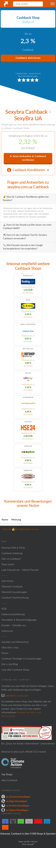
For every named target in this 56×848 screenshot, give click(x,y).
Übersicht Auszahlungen (14, 592)
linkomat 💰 (8, 529)
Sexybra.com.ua (30, 529)
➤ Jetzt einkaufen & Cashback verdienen (28, 158)
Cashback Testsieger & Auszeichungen (21, 659)
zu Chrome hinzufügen (18, 797)
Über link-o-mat (9, 647)
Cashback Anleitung (11, 553)
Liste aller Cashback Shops (15, 670)
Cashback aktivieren (28, 58)
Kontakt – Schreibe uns (13, 625)
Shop (18, 529)
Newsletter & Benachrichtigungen (19, 620)
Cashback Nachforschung (14, 598)
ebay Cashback (9, 780)
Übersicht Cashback (11, 586)
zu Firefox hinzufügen (17, 806)
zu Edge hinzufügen (16, 801)
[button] (5, 823)
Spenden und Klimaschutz (15, 642)
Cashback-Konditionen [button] (29, 170)
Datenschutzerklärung (13, 614)
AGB (3, 609)
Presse (4, 653)
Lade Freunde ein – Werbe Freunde (19, 570)
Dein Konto (7, 581)
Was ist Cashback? (11, 559)
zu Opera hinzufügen (17, 810)
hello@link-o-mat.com (16, 696)
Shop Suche (7, 564)
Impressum (7, 631)
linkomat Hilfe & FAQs (13, 548)
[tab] (28, 169)
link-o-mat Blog (9, 664)
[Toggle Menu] (52, 3)
